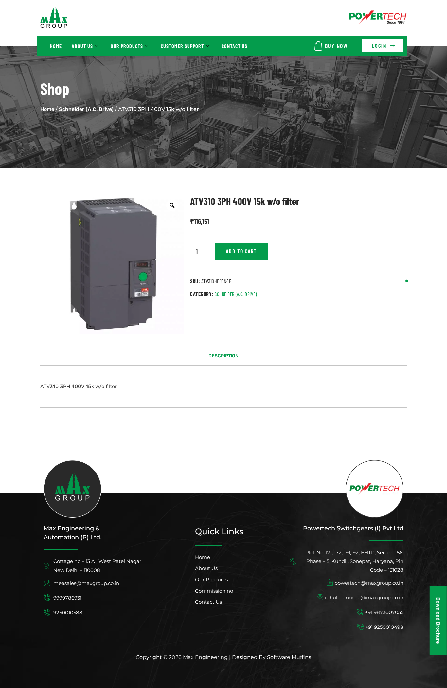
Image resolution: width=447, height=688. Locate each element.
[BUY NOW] (318, 46)
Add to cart (241, 251)
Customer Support (182, 46)
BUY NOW (336, 45)
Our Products (127, 46)
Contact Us (234, 46)
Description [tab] (223, 356)
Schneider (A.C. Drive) (86, 109)
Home (56, 46)
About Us (82, 46)
